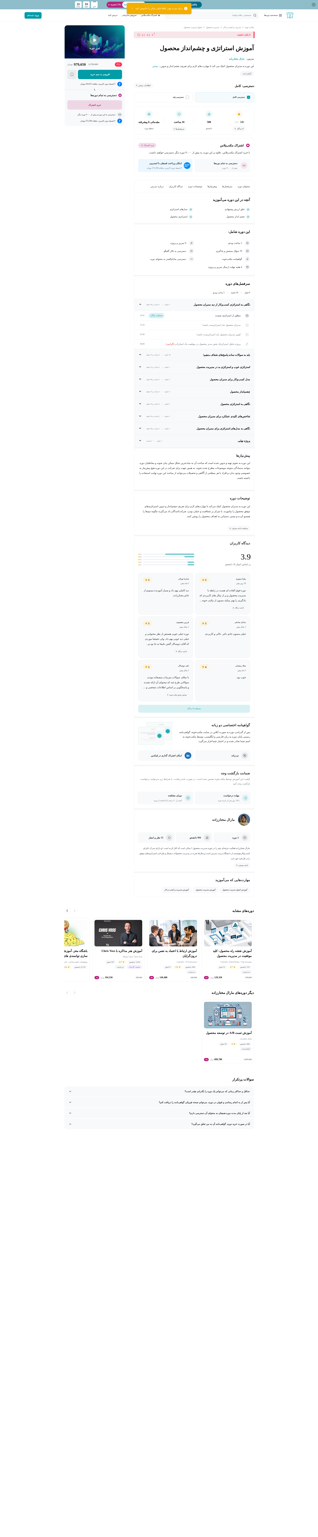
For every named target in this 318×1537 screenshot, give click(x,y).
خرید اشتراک (149, 145)
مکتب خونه (249, 27)
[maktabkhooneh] (290, 15)
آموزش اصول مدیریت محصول (234, 890)
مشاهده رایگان (156, 315)
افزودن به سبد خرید (100, 74)
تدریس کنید (112, 15)
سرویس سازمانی (129, 15)
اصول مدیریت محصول (193, 27)
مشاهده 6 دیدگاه (194, 708)
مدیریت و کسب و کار (232, 27)
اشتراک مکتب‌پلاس (149, 15)
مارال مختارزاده (223, 819)
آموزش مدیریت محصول (205, 890)
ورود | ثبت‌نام (33, 15)
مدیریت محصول (212, 27)
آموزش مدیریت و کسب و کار (176, 890)
